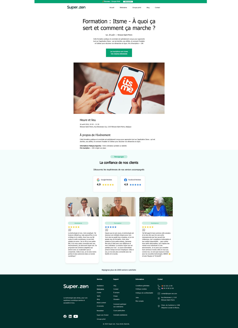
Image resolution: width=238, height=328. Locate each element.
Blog (98, 299)
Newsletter (100, 311)
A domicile (100, 306)
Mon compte (140, 301)
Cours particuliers (119, 310)
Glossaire (116, 299)
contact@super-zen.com (169, 293)
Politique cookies (141, 289)
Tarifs (98, 296)
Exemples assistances (120, 315)
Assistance (100, 286)
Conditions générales (142, 286)
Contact (115, 289)
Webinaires (100, 289)
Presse (115, 296)
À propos (116, 292)
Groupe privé (101, 319)
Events (99, 292)
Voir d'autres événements (119, 54)
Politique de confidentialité (144, 293)
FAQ (114, 286)
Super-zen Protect (102, 315)
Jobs (137, 297)
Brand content (101, 303)
